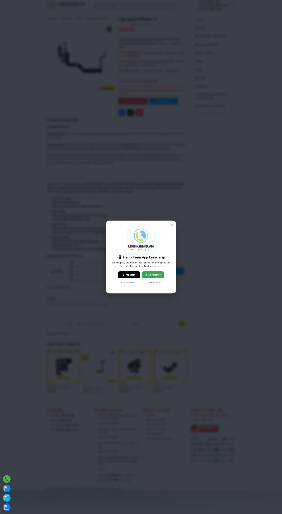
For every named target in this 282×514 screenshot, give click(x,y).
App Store (130, 275)
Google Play (155, 275)
